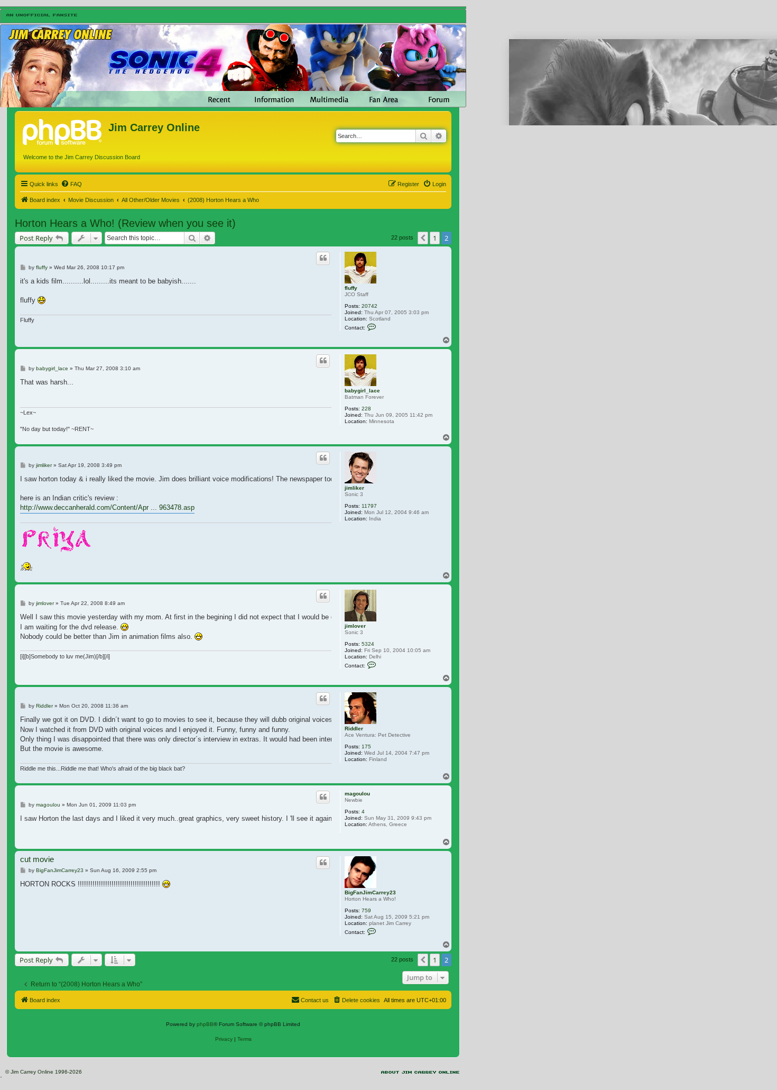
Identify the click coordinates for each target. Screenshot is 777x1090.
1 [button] (435, 238)
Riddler (354, 728)
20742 (369, 306)
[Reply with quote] (323, 258)
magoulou (357, 793)
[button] (423, 238)
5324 (368, 644)
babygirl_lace (362, 390)
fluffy (351, 288)
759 (366, 910)
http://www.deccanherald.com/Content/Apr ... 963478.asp (107, 507)
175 (366, 746)
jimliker (354, 488)
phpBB (205, 1024)
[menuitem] (71, 184)
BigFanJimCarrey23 (370, 892)
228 (366, 408)
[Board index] (62, 131)
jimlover (355, 626)
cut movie (37, 859)
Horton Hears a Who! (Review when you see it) (125, 223)
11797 (369, 506)
